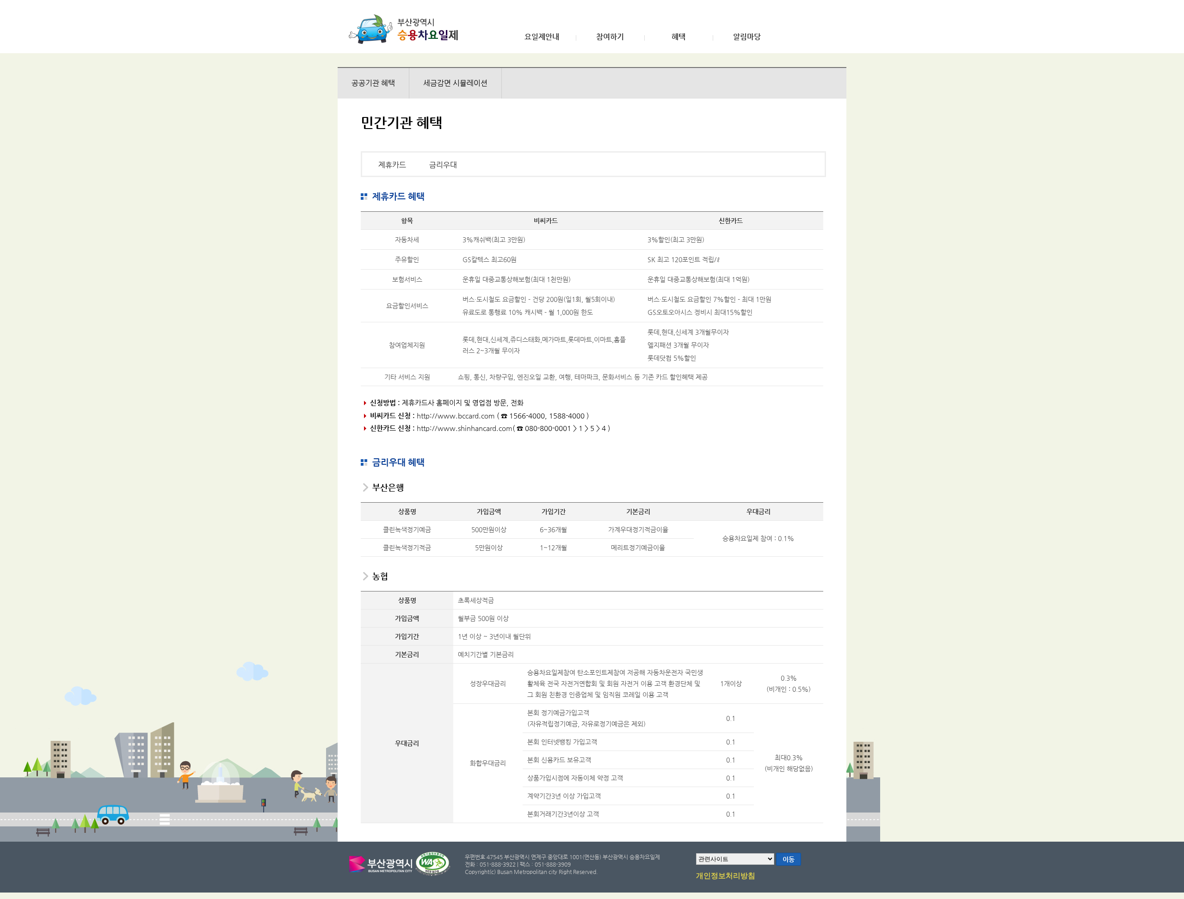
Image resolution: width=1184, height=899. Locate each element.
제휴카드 (392, 164)
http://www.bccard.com (456, 415)
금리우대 (443, 164)
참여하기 (610, 37)
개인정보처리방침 (725, 876)
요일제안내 (541, 37)
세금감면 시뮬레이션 (455, 83)
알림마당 (747, 37)
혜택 (678, 37)
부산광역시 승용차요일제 (406, 29)
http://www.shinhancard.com (464, 428)
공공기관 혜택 (373, 83)
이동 (789, 859)
